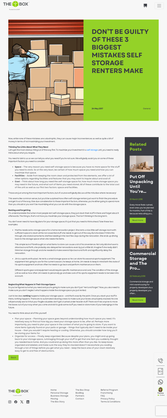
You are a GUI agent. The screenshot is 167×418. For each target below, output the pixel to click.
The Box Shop (82, 390)
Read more (137, 220)
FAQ (103, 395)
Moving (54, 398)
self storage (92, 150)
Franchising (107, 392)
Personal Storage (59, 392)
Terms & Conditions (110, 401)
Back (13, 357)
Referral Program (109, 390)
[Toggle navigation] (159, 5)
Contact (80, 398)
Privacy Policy (108, 398)
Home (54, 390)
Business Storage (59, 395)
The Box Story (58, 401)
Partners (80, 395)
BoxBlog (80, 392)
